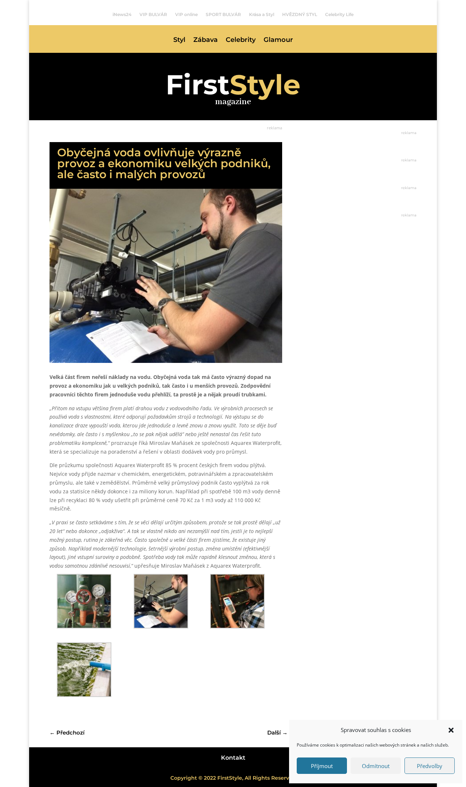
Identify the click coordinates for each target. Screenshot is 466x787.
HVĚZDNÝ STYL (299, 14)
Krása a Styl (261, 14)
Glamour (278, 40)
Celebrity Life (339, 14)
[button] (451, 730)
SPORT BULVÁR (223, 14)
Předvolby (429, 766)
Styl (179, 40)
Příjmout (322, 766)
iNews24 (121, 14)
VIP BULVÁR (153, 14)
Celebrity (241, 40)
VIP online (186, 14)
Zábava (205, 40)
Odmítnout (376, 766)
